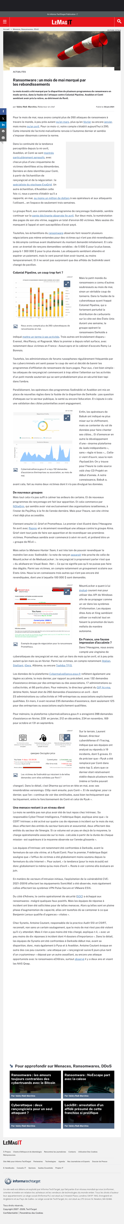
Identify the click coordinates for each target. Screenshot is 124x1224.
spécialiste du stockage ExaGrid (32, 184)
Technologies (50, 1161)
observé (79, 959)
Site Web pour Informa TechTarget (17, 1161)
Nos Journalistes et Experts (78, 1161)
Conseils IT (21, 1168)
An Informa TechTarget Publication (61, 14)
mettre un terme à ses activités (40, 336)
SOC (79, 896)
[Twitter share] (3, 118)
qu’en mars (62, 121)
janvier (108, 121)
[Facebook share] (3, 111)
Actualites (19, 72)
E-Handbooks (8, 1168)
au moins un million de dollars (52, 198)
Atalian (106, 660)
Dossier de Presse (99, 1161)
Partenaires (38, 1161)
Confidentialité (10, 1213)
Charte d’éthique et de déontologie (27, 1152)
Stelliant (18, 665)
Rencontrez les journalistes (55, 1152)
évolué (83, 590)
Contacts (72, 1152)
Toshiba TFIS (64, 665)
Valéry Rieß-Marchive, (26, 107)
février (87, 121)
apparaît (76, 554)
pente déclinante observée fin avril (53, 215)
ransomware (56, 233)
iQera (28, 665)
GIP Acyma (103, 687)
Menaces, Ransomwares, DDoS (26, 29)
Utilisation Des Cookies (88, 1152)
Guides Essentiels (45, 1168)
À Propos (7, 1152)
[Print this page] (3, 131)
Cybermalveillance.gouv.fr (65, 673)
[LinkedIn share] (3, 125)
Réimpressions (9, 1155)
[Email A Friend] (3, 138)
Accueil (6, 29)
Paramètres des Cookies (31, 1213)
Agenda (61, 1161)
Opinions (32, 1168)
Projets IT (59, 1168)
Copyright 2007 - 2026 (14, 1209)
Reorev (33, 528)
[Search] (119, 22)
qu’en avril (33, 126)
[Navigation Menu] (5, 22)
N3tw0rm (18, 506)
